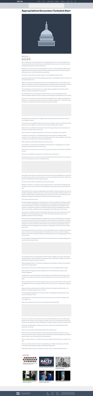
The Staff (52, 394)
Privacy (52, 393)
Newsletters (48, 394)
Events (47, 393)
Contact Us (52, 392)
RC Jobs (57, 393)
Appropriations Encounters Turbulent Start (46, 11)
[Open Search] (75, 1)
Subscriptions (58, 394)
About (47, 392)
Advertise (57, 392)
